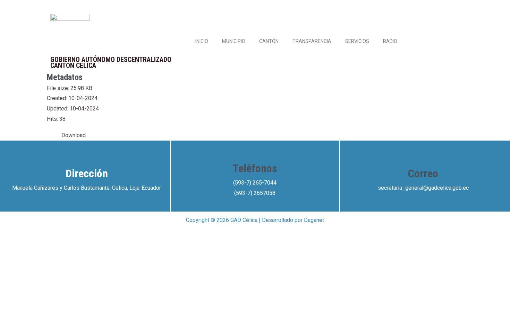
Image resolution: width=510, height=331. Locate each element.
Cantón (269, 41)
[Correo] (423, 156)
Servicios (357, 41)
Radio (390, 41)
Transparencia (311, 41)
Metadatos (65, 77)
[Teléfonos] (255, 151)
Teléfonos (255, 168)
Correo (423, 173)
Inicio (201, 41)
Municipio (233, 41)
